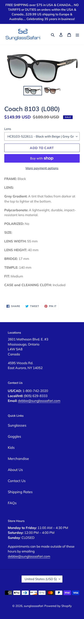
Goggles (14, 436)
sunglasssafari (33, 606)
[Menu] (77, 34)
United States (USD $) (41, 579)
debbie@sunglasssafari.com (39, 401)
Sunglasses (17, 425)
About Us (15, 469)
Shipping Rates (20, 492)
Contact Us (17, 481)
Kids (11, 447)
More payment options (42, 168)
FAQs (12, 503)
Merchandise (18, 458)
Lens (7, 129)
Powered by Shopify (58, 606)
